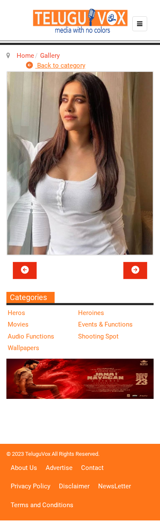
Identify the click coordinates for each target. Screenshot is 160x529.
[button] (25, 270)
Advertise (59, 468)
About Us (24, 468)
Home (25, 55)
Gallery (50, 55)
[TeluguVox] (80, 20)
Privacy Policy (30, 486)
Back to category (60, 65)
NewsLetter (114, 486)
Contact (92, 468)
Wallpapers (23, 348)
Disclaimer (74, 486)
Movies (18, 324)
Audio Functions (31, 336)
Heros (16, 313)
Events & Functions (105, 324)
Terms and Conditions (42, 505)
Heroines (91, 313)
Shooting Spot (98, 336)
